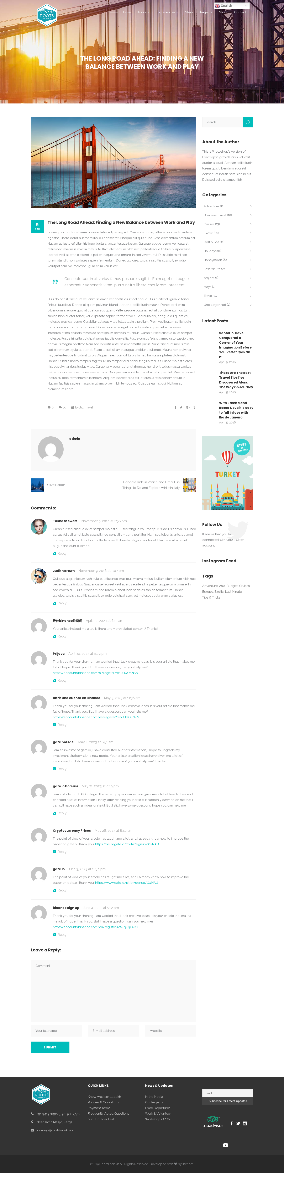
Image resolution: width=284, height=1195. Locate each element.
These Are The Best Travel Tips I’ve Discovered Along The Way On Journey (236, 380)
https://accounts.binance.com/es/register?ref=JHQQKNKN (96, 717)
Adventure (211, 206)
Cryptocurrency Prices (72, 830)
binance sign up (66, 908)
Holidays (210, 251)
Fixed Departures (157, 1108)
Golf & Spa (212, 242)
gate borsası (63, 742)
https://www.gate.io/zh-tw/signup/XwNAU (127, 844)
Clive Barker (56, 485)
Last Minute (212, 269)
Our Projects (154, 1102)
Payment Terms (99, 1108)
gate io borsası (65, 786)
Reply (62, 553)
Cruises (209, 224)
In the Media (154, 1097)
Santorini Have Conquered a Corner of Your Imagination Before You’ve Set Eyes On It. (235, 345)
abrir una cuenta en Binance (76, 698)
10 (64, 407)
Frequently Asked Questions (108, 1113)
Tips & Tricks (211, 597)
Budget (232, 586)
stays (207, 287)
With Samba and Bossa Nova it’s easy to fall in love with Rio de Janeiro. (236, 410)
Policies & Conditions (103, 1102)
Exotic (79, 407)
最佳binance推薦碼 (67, 621)
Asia (222, 586)
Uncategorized (215, 305)
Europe (207, 592)
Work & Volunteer (158, 1113)
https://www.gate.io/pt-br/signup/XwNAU (126, 883)
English (226, 5)
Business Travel (215, 215)
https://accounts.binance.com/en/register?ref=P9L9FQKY (95, 927)
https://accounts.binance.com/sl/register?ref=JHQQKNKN (95, 673)
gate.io (59, 869)
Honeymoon (213, 260)
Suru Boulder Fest (101, 1119)
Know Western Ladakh (104, 1097)
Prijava (59, 653)
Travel (89, 407)
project (209, 278)
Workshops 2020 (157, 1119)
